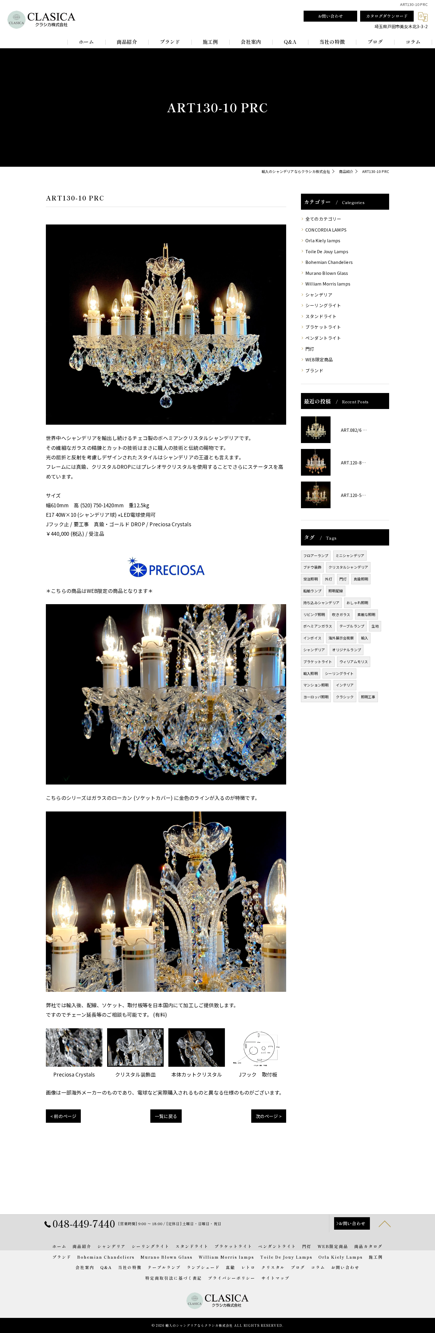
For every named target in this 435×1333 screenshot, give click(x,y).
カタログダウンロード (387, 16)
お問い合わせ (330, 16)
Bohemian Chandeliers (329, 262)
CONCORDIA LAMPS (326, 230)
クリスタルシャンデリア (348, 567)
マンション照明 (315, 684)
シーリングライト (323, 305)
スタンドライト (321, 316)
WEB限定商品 (319, 359)
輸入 (364, 637)
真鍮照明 (361, 578)
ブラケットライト (323, 327)
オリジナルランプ (346, 649)
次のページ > (269, 1116)
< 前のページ (63, 1116)
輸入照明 (310, 673)
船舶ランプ (312, 590)
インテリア (345, 684)
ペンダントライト (323, 338)
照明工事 (368, 696)
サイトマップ (275, 1278)
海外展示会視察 (341, 637)
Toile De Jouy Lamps (326, 251)
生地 (374, 625)
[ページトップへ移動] (385, 1223)
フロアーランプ (315, 555)
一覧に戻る (166, 1116)
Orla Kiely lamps (322, 240)
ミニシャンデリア (350, 555)
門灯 (309, 349)
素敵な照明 (366, 614)
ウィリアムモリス (353, 661)
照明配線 (335, 590)
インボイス (312, 637)
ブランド (314, 370)
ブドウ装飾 (312, 567)
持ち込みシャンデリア (321, 602)
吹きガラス (341, 614)
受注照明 (310, 578)
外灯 (328, 578)
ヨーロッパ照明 (315, 696)
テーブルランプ (351, 625)
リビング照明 (314, 614)
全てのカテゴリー (323, 219)
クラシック (345, 696)
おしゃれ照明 (357, 602)
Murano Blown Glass (326, 273)
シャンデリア (318, 294)
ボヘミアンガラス (317, 625)
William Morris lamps (327, 283)
